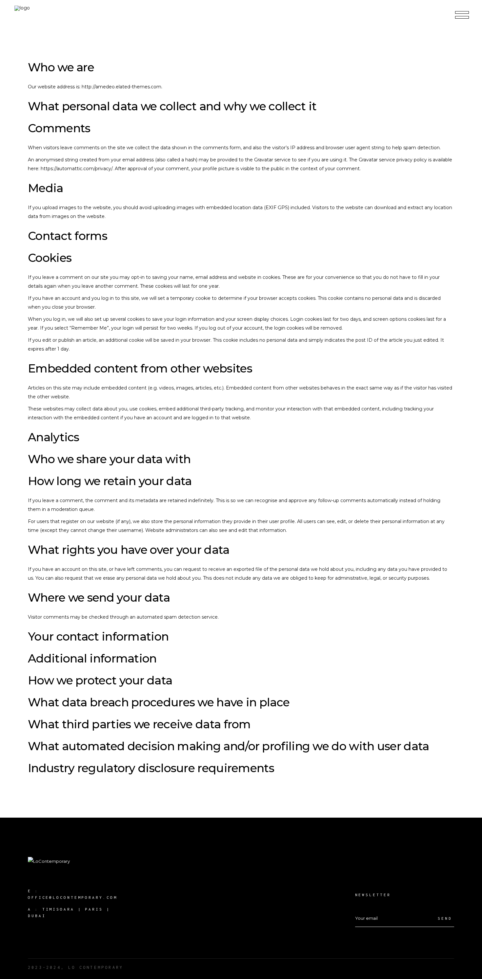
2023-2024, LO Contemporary (75, 967)
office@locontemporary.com (72, 897)
